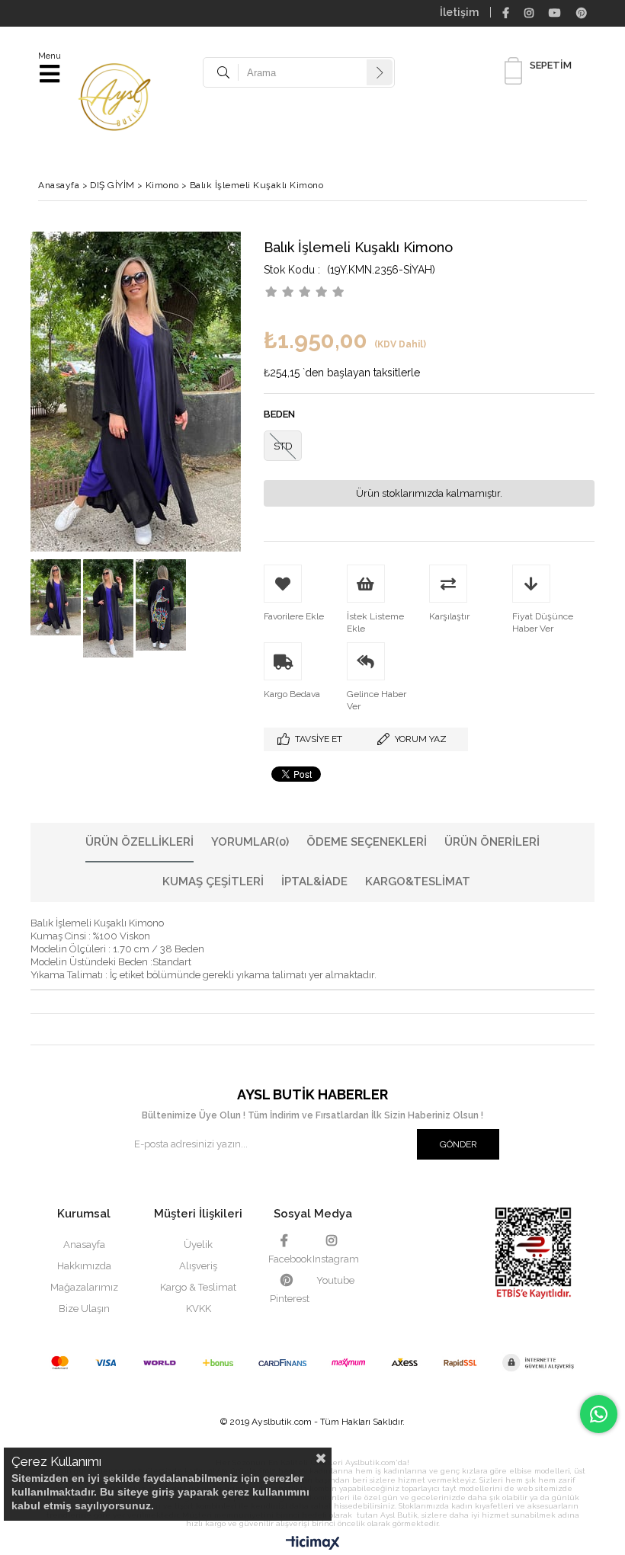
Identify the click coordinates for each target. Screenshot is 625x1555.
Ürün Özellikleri (139, 842)
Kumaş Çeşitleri (213, 881)
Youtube (335, 1280)
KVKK (198, 1308)
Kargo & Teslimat (198, 1287)
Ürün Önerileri (492, 842)
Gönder (458, 1144)
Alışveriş (198, 1266)
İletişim (459, 12)
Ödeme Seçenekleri (366, 842)
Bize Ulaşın (84, 1308)
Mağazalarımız (84, 1287)
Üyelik (198, 1244)
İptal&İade (314, 881)
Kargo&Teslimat (417, 881)
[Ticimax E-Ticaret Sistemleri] (313, 1543)
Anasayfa (84, 1244)
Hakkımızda (84, 1266)
